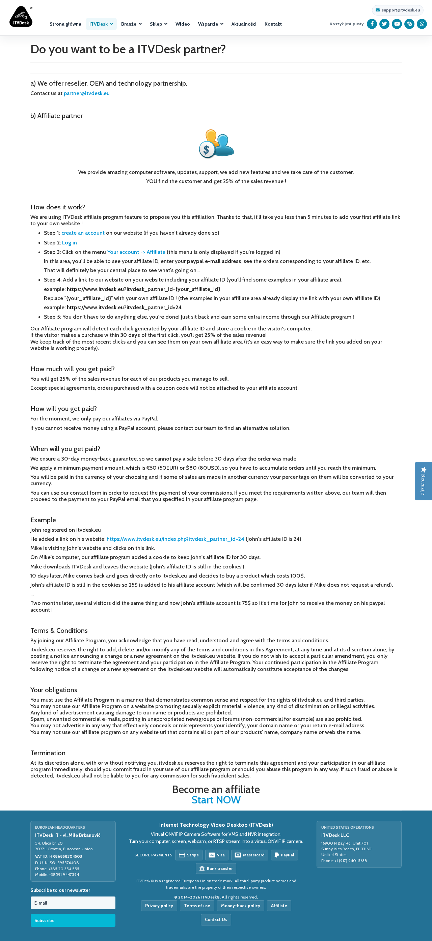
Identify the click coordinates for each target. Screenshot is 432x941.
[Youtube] (397, 24)
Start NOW (216, 799)
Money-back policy (240, 905)
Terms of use (197, 905)
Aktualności (244, 24)
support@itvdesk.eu (401, 10)
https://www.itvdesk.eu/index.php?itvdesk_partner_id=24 (175, 539)
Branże (128, 24)
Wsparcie (208, 24)
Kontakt (273, 24)
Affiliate (279, 905)
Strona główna (65, 24)
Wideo (183, 24)
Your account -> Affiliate (136, 252)
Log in (69, 242)
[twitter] (384, 24)
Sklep (156, 24)
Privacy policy (159, 905)
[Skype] (409, 24)
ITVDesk (98, 24)
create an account (83, 233)
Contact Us (216, 919)
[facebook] (372, 24)
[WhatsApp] (422, 24)
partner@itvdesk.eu (87, 93)
